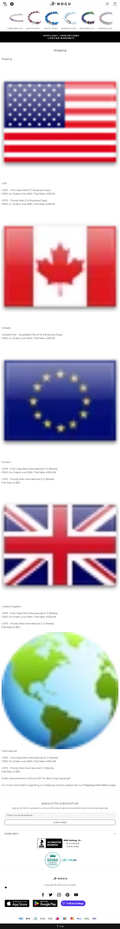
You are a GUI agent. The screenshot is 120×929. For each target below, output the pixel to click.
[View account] (107, 4)
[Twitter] (50, 895)
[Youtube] (76, 895)
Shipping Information (96, 785)
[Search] (5, 4)
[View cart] (115, 4)
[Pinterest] (67, 895)
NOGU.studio (60, 4)
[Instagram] (59, 895)
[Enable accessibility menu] (12, 4)
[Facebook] (43, 895)
